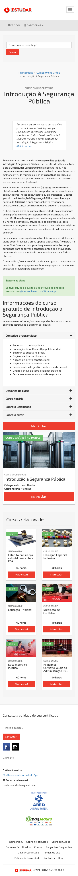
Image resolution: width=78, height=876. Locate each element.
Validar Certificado (28, 852)
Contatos (49, 857)
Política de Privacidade (27, 857)
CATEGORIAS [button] (34, 25)
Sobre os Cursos (61, 841)
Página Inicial (25, 72)
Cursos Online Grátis (48, 72)
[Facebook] (6, 747)
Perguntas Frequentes (59, 847)
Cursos (38, 847)
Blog (60, 857)
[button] (39, 335)
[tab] (39, 335)
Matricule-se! (24, 145)
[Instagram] (15, 747)
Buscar (13, 52)
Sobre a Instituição (37, 841)
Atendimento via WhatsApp (40, 291)
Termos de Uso (51, 852)
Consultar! (11, 736)
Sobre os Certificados (18, 847)
